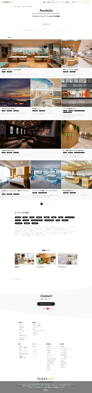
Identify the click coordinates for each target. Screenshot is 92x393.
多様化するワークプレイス (77, 157)
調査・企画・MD (35, 195)
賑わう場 (9, 152)
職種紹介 (62, 365)
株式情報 (48, 352)
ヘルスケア (72, 71)
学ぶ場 (32, 217)
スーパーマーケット (69, 217)
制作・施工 (18, 74)
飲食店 (54, 217)
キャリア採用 (63, 350)
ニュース (62, 2)
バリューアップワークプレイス (46, 230)
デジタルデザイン (37, 226)
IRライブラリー (49, 348)
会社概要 (20, 329)
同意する (46, 390)
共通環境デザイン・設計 (12, 74)
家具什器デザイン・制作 (40, 235)
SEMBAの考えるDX (22, 335)
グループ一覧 (21, 331)
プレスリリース (35, 349)
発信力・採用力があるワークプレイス (48, 196)
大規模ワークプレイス (33, 230)
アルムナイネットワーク (23, 337)
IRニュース (49, 356)
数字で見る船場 (63, 363)
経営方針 (48, 346)
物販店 (61, 217)
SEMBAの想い (21, 327)
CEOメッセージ (22, 325)
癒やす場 (9, 71)
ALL (3, 71)
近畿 (34, 74)
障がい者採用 (63, 354)
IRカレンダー (49, 354)
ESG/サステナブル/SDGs (34, 228)
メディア (34, 353)
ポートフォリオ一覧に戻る (16, 278)
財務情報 (48, 350)
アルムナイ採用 (63, 352)
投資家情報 (67, 2)
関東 (74, 75)
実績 (52, 2)
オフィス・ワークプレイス (79, 110)
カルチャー (65, 220)
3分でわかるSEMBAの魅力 (51, 358)
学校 (58, 220)
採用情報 (73, 2)
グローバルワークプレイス (71, 230)
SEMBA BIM (35, 332)
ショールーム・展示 (67, 112)
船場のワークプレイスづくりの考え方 (38, 330)
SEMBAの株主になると (51, 361)
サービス (16, 152)
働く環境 (62, 361)
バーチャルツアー (45, 226)
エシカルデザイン (18, 226)
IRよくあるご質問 (50, 363)
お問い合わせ (85, 2)
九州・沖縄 (25, 196)
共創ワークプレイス (36, 197)
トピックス (35, 351)
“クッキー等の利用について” (40, 385)
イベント (42, 228)
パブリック (26, 220)
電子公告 (48, 367)
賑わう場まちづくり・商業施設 (23, 347)
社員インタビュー (64, 358)
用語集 (48, 365)
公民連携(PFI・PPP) (50, 228)
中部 (43, 114)
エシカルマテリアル (80, 74)
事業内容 (48, 2)
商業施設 (46, 217)
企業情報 (44, 2)
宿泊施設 (16, 110)
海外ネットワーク (36, 334)
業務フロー (35, 325)
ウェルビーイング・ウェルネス (28, 74)
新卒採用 (62, 346)
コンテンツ (57, 2)
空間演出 (51, 195)
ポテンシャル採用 (64, 348)
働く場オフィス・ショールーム (23, 350)
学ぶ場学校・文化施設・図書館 (23, 353)
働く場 (71, 110)
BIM (21, 74)
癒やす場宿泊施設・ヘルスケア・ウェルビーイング (23, 357)
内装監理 (23, 235)
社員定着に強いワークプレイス (78, 156)
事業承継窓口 (21, 339)
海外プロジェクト (54, 226)
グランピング (18, 223)
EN (77, 2)
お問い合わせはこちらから (46, 304)
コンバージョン (63, 226)
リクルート (35, 355)
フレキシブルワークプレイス (68, 157)
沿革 (20, 333)
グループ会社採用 (64, 356)
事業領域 (39, 325)
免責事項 (48, 369)
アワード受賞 (55, 195)
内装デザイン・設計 (5, 74)
